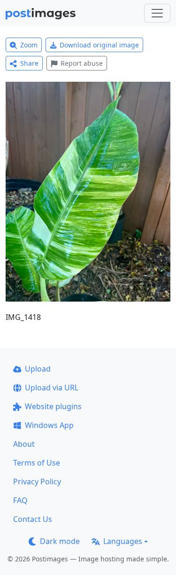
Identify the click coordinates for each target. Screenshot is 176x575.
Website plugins (53, 406)
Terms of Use (36, 463)
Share (29, 63)
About (24, 444)
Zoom (29, 44)
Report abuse (82, 63)
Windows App (49, 425)
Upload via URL (51, 387)
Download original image (99, 44)
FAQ (20, 500)
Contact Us (32, 519)
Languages (122, 541)
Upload (38, 369)
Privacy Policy (37, 481)
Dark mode (60, 541)
